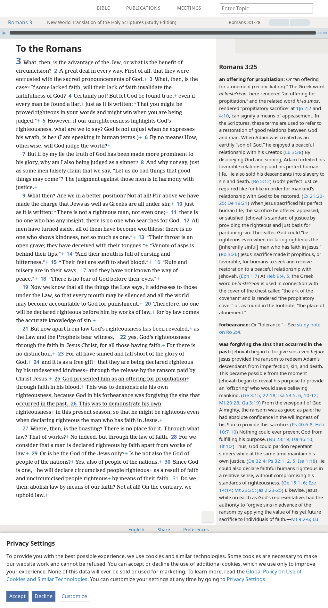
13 (141, 237)
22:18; (269, 395)
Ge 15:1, (292, 482)
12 (187, 220)
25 (57, 378)
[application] (164, 33)
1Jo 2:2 (303, 108)
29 (35, 453)
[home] (9, 8)
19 (25, 287)
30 (168, 461)
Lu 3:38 (293, 152)
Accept (17, 596)
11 (174, 212)
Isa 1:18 (306, 461)
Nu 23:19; (280, 439)
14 (70, 253)
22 (123, 336)
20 (148, 303)
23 (61, 353)
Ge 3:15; (252, 395)
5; (294, 461)
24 (37, 361)
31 (176, 478)
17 (83, 270)
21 (25, 328)
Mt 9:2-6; (301, 519)
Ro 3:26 (229, 254)
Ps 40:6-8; (303, 424)
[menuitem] (9, 8)
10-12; (310, 395)
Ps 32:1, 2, (279, 461)
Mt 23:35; (244, 490)
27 (25, 428)
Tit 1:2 (226, 446)
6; (304, 482)
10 (179, 203)
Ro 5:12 (261, 181)
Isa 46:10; (302, 439)
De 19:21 (237, 203)
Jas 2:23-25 (269, 490)
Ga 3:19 (250, 402)
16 (157, 262)
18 (43, 278)
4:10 (224, 115)
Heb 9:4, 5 (277, 276)
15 (54, 262)
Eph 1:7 (249, 276)
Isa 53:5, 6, (289, 395)
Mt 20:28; (230, 402)
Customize (74, 596)
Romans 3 (20, 22)
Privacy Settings (246, 579)
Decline (44, 596)
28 (174, 436)
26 (74, 403)
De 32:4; (257, 461)
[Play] (4, 33)
